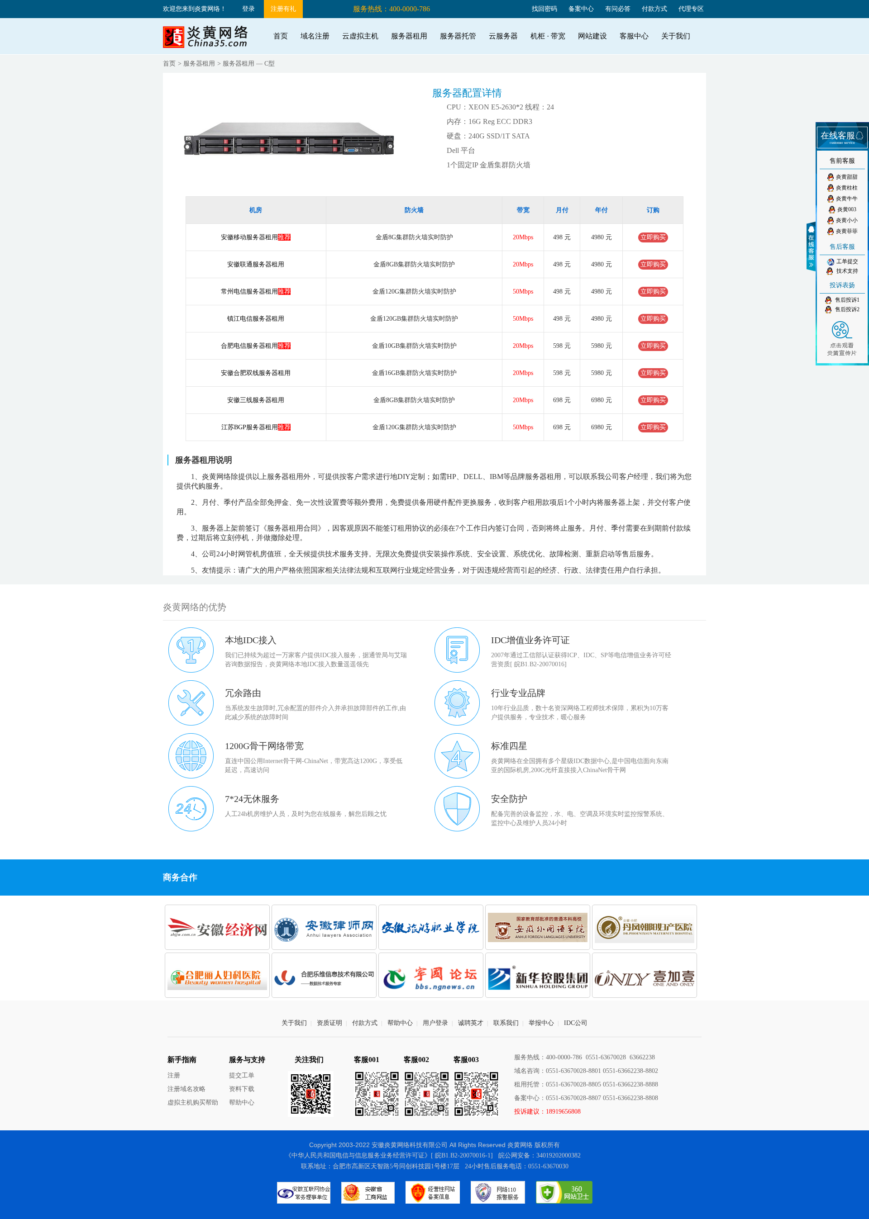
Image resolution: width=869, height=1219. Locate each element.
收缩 (812, 246)
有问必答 (617, 8)
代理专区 (691, 8)
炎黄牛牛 (847, 198)
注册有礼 (283, 8)
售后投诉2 (846, 309)
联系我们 (506, 1023)
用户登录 (435, 1023)
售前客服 (842, 160)
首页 (169, 63)
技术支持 (846, 271)
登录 (248, 8)
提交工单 (241, 1075)
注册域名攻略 (186, 1089)
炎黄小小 (847, 220)
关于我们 (294, 1023)
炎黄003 (846, 209)
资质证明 (329, 1023)
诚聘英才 (470, 1023)
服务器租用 (199, 63)
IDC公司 (575, 1023)
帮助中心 (400, 1023)
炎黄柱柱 (847, 188)
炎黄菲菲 (847, 231)
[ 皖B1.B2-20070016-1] (462, 1155)
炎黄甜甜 (847, 177)
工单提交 (847, 261)
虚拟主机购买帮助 (192, 1102)
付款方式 (654, 8)
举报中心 (541, 1023)
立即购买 (653, 237)
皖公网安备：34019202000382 (539, 1155)
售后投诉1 (846, 300)
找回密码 (544, 8)
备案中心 (581, 8)
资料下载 (241, 1089)
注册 (173, 1075)
